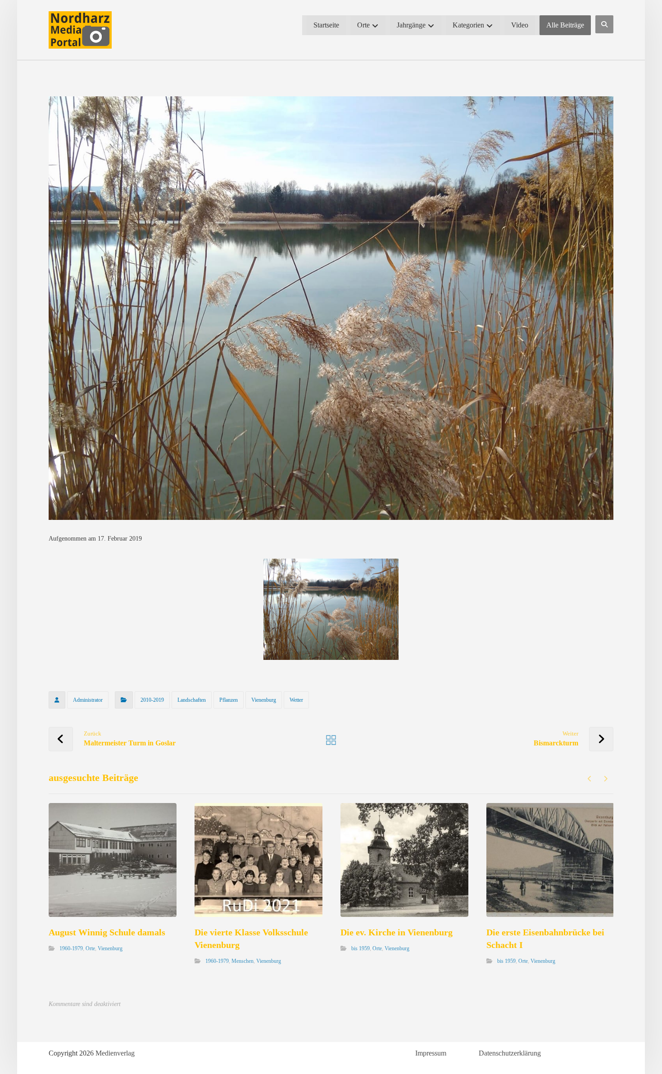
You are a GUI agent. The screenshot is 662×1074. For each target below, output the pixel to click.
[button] (604, 24)
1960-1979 (71, 948)
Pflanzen (228, 700)
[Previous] (589, 778)
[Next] (605, 778)
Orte (90, 948)
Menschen (242, 961)
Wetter (296, 700)
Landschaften (191, 700)
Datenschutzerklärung (510, 1053)
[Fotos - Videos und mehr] (80, 30)
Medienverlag (115, 1053)
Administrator (88, 700)
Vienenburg (263, 700)
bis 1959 (360, 948)
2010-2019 (152, 700)
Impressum (430, 1053)
